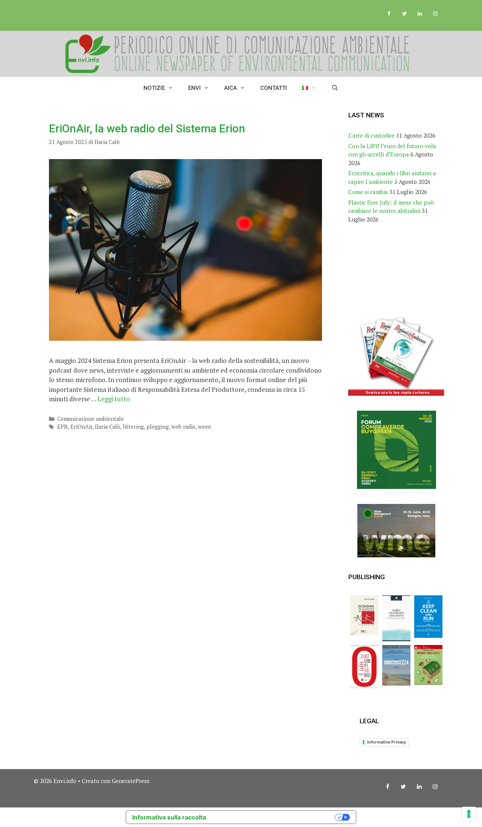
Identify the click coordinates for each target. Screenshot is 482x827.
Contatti (273, 88)
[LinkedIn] (419, 14)
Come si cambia (368, 192)
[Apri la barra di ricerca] (335, 88)
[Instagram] (435, 14)
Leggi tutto (114, 399)
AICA (230, 88)
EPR (62, 426)
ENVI (194, 88)
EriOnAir (81, 426)
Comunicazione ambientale (90, 418)
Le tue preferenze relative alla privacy (274, 817)
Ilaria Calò (107, 426)
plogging (157, 426)
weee (204, 426)
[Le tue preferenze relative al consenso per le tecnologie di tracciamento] (469, 814)
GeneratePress (130, 781)
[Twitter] (404, 14)
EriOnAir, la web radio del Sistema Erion (147, 128)
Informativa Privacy (386, 742)
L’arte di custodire (371, 135)
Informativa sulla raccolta (169, 817)
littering (133, 426)
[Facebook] (389, 14)
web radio (183, 426)
